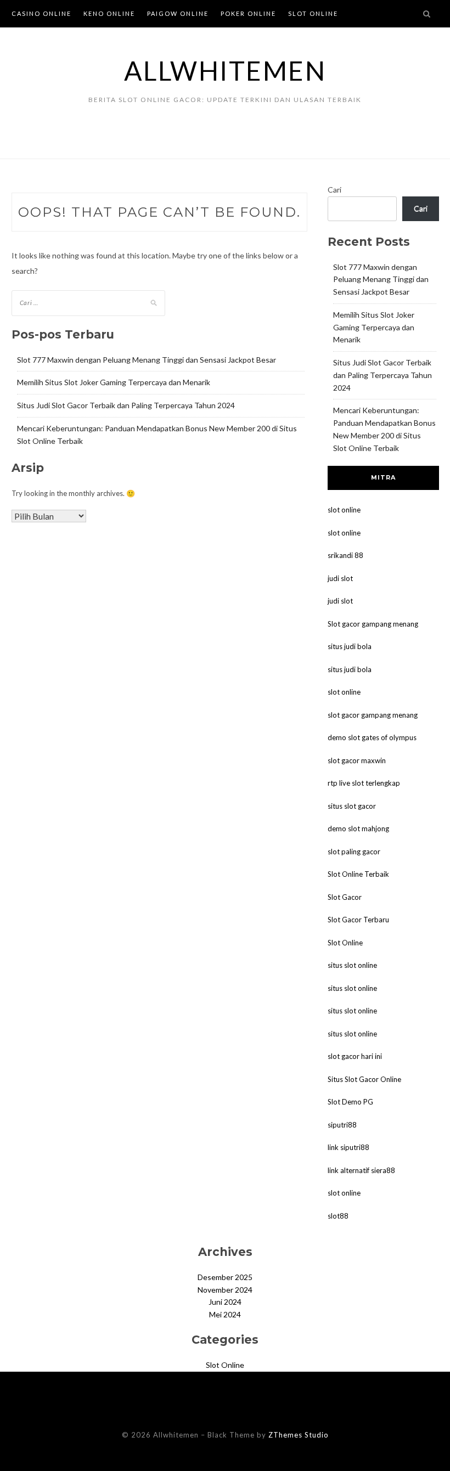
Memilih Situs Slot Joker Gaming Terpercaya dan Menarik (113, 382)
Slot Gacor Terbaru (358, 919)
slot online (344, 509)
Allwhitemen (225, 70)
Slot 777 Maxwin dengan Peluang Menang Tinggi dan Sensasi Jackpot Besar (146, 359)
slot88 (338, 1215)
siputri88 (342, 1124)
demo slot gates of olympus (372, 737)
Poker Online (248, 13)
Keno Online (109, 13)
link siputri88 (348, 1147)
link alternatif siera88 (361, 1170)
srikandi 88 (345, 555)
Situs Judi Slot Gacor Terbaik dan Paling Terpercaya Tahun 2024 (126, 405)
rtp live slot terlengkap (364, 783)
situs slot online (352, 965)
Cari (334, 189)
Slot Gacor (345, 897)
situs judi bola (350, 646)
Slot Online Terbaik (358, 874)
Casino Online (41, 13)
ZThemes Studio (298, 1434)
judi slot (340, 578)
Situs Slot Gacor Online (364, 1079)
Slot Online (313, 13)
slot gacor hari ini (355, 1056)
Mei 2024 (225, 1314)
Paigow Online (178, 13)
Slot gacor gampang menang (373, 623)
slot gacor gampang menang (373, 715)
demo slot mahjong (358, 828)
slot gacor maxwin (357, 760)
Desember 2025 (225, 1277)
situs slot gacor (352, 806)
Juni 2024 (225, 1301)
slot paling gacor (354, 851)
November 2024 (225, 1289)
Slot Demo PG (350, 1101)
